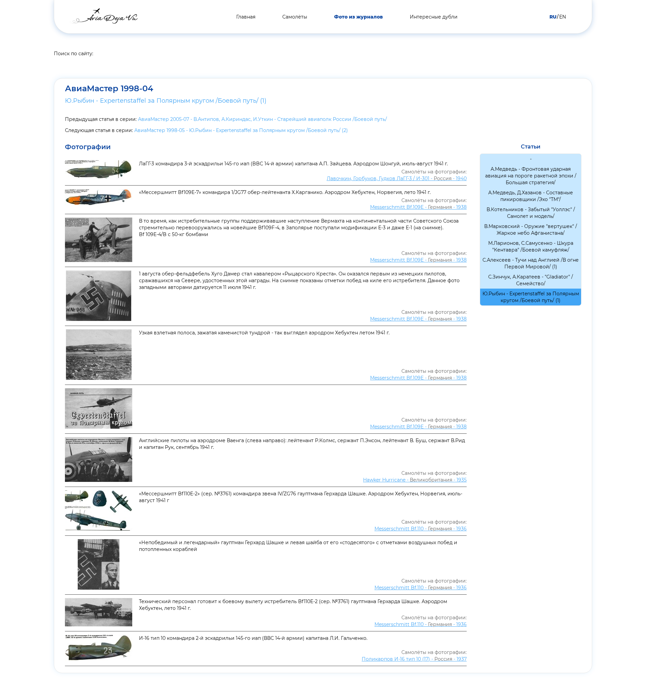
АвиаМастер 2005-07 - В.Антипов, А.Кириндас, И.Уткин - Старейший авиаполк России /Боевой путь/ (262, 119)
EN (562, 17)
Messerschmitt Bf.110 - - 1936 (420, 529)
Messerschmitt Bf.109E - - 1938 (418, 207)
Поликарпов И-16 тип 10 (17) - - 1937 (414, 659)
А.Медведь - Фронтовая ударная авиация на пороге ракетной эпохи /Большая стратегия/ (530, 176)
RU (553, 17)
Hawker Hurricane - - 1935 (415, 480)
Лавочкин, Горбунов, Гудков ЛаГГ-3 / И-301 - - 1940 (397, 178)
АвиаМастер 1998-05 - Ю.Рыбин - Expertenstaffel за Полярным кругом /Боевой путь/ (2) (241, 130)
